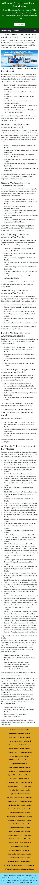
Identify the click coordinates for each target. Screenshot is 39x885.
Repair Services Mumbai (19, 763)
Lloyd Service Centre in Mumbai (19, 794)
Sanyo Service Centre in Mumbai (19, 827)
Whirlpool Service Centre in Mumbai (19, 861)
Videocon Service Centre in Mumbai (19, 854)
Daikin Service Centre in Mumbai (19, 748)
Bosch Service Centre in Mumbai (19, 733)
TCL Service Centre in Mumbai (19, 839)
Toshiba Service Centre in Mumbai (19, 842)
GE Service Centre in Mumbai (19, 756)
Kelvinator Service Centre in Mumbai (19, 782)
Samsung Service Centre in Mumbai (19, 820)
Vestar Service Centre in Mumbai (19, 850)
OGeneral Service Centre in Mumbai (19, 809)
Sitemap (5, 875)
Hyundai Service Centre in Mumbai (19, 775)
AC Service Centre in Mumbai (19, 730)
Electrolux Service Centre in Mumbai (20, 752)
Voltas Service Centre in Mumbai (19, 858)
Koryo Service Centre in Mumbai (19, 790)
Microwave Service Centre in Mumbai (19, 797)
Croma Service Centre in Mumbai (19, 745)
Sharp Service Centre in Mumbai (19, 831)
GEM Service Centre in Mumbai (19, 760)
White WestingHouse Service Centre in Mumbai (19, 865)
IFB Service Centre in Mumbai (19, 779)
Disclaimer (12, 875)
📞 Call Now (19, 24)
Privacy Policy (20, 875)
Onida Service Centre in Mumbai (19, 812)
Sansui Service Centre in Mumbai (19, 824)
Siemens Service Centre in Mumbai (19, 835)
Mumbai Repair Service (10, 30)
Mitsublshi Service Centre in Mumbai (19, 801)
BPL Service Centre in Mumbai (19, 737)
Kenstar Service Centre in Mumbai (19, 786)
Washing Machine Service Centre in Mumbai (19, 869)
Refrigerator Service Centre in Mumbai (19, 816)
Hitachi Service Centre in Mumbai (19, 771)
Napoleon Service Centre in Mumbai (19, 805)
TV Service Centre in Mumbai (19, 846)
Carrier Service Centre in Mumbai (19, 741)
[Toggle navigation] (35, 30)
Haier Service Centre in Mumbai (19, 767)
